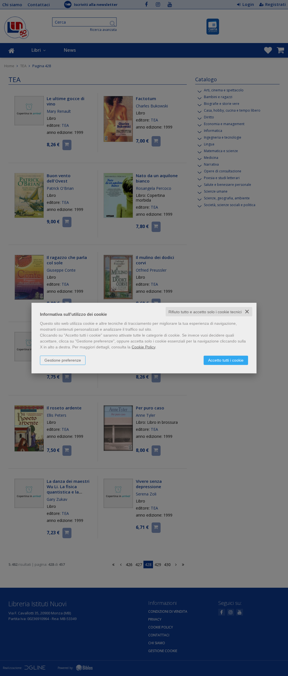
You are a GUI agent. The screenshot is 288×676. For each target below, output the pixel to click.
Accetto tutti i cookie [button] (226, 360)
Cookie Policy (143, 346)
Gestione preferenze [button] (62, 360)
